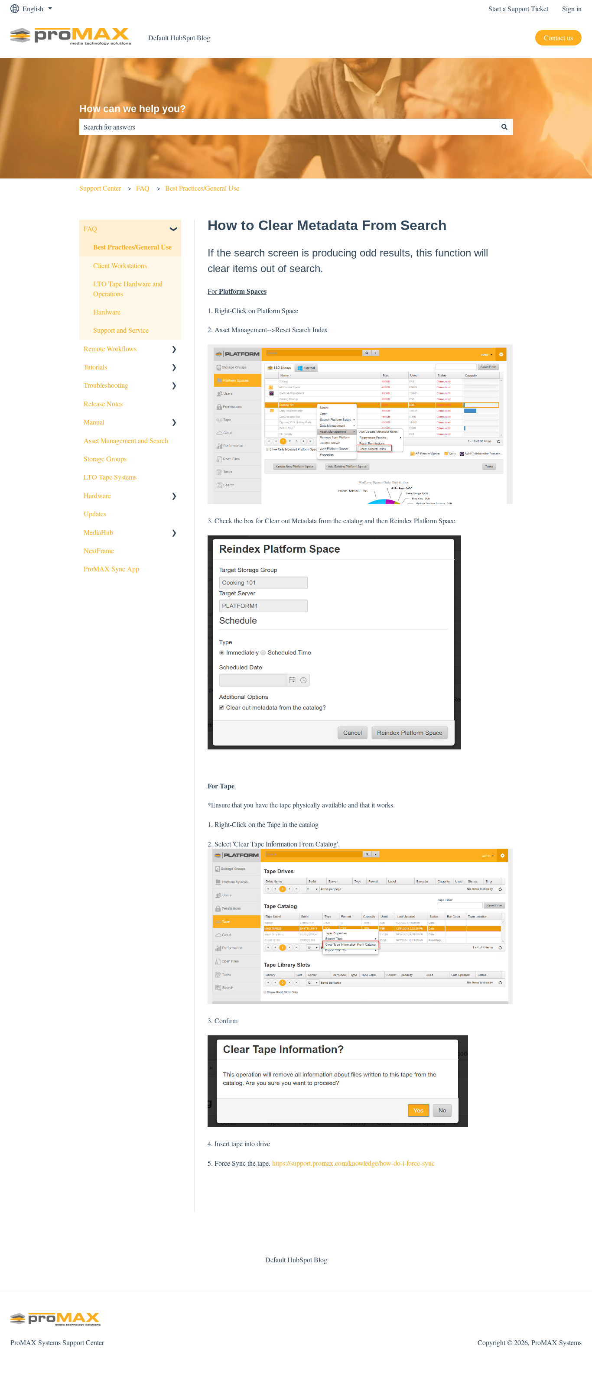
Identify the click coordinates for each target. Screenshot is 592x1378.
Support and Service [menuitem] (121, 329)
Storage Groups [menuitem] (105, 458)
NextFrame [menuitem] (99, 550)
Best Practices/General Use (202, 187)
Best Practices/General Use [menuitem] (132, 247)
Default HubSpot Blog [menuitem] (296, 1259)
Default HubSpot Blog (179, 37)
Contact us (558, 37)
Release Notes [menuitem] (103, 403)
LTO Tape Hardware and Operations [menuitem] (128, 288)
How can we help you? (132, 108)
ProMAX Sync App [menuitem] (111, 568)
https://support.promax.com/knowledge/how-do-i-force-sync (353, 1162)
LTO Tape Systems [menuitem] (110, 476)
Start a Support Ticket (518, 8)
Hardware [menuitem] (106, 311)
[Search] (504, 127)
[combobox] (287, 127)
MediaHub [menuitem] (98, 532)
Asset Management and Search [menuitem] (126, 440)
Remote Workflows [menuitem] (110, 348)
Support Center (100, 187)
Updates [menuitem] (95, 513)
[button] (174, 229)
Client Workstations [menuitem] (120, 265)
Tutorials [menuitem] (95, 366)
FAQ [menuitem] (90, 228)
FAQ (143, 187)
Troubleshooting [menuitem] (106, 384)
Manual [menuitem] (94, 421)
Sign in (572, 8)
